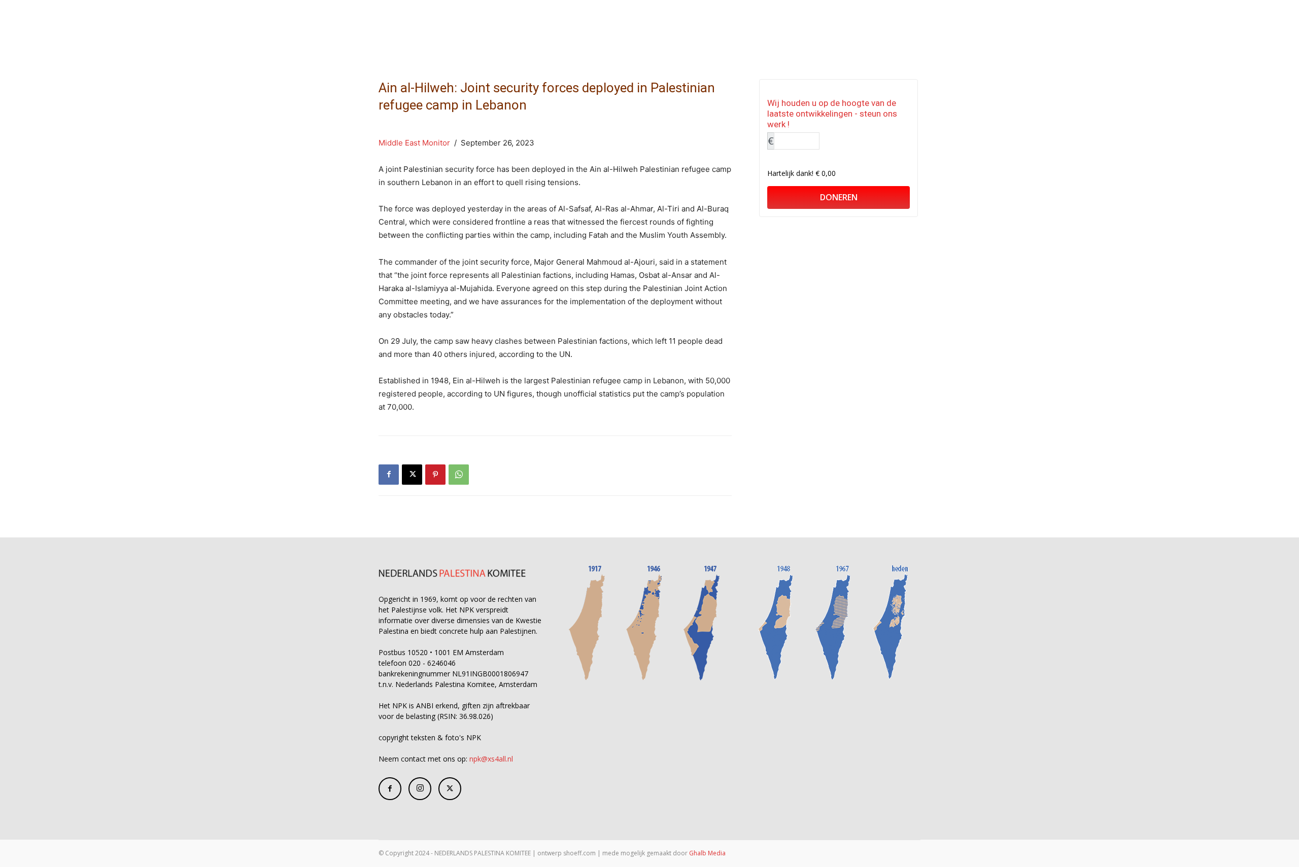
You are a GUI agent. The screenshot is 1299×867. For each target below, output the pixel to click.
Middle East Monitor (414, 143)
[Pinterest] (435, 474)
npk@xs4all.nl (491, 759)
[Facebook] (389, 474)
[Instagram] (419, 788)
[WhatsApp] (459, 474)
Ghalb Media (707, 853)
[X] (412, 474)
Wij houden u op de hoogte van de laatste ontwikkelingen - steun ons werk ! (832, 113)
